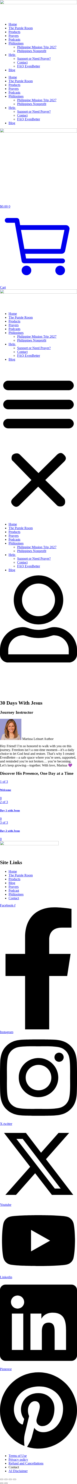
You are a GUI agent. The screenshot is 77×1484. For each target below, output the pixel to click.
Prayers (14, 35)
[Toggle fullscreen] (6, 1479)
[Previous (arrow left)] (1, 1483)
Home (13, 24)
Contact (22, 62)
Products (14, 32)
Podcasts (14, 39)
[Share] (10, 1479)
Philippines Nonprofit (31, 51)
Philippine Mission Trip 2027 (36, 47)
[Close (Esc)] (14, 1479)
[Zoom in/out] (1, 1479)
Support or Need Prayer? (34, 58)
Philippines (16, 43)
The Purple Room (21, 28)
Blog (12, 70)
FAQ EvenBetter (28, 66)
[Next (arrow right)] (6, 1483)
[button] (38, 442)
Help (12, 55)
